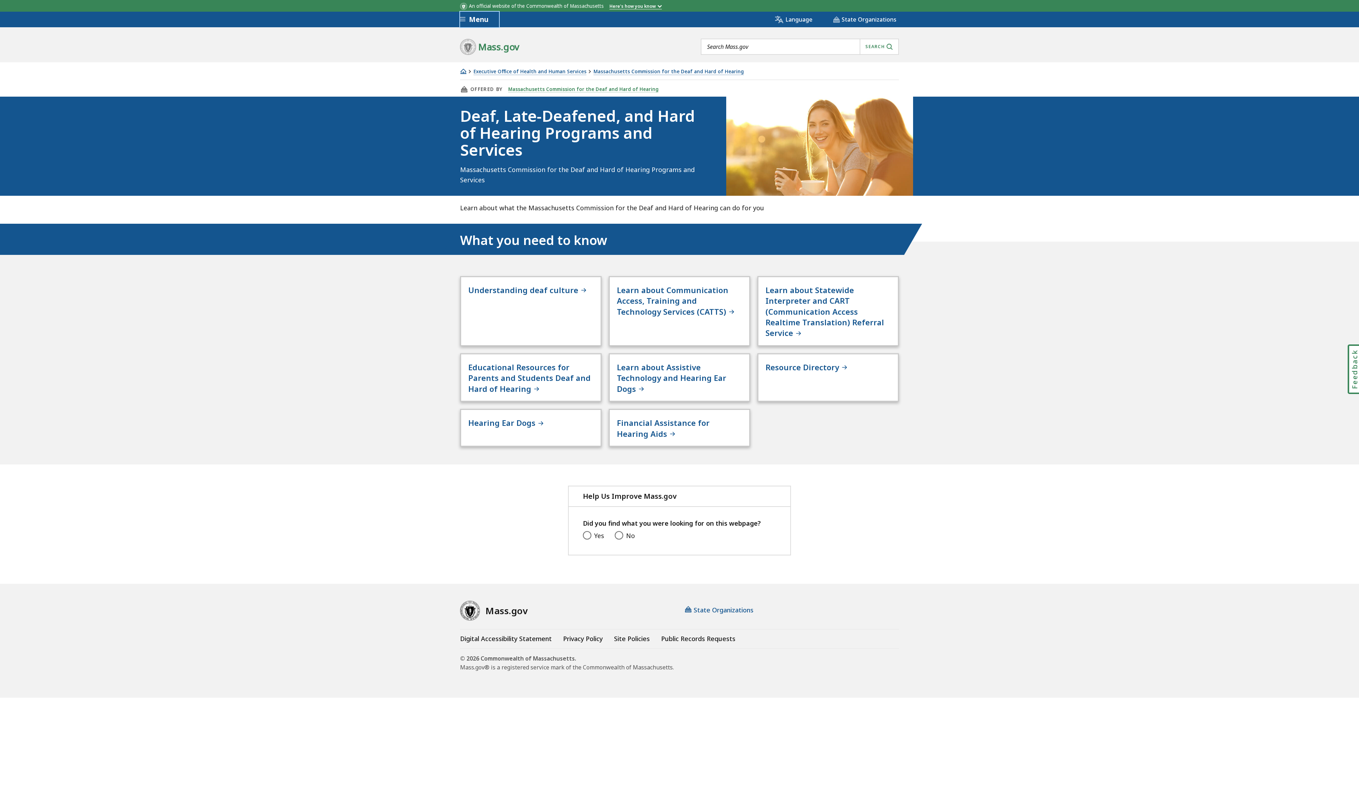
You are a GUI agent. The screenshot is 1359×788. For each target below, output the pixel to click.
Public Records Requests (698, 638)
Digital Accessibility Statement (506, 638)
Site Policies (632, 638)
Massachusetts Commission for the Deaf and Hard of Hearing (669, 72)
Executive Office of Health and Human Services (530, 72)
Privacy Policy (583, 638)
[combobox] (800, 47)
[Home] (463, 71)
